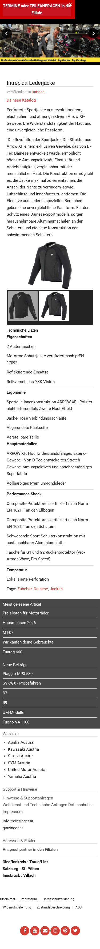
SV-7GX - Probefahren (22, 683)
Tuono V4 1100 (16, 722)
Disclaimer (7, 899)
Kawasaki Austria (23, 749)
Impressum (29, 899)
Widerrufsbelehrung (17, 907)
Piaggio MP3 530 (18, 673)
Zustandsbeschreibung (53, 907)
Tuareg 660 (12, 652)
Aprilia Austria (20, 742)
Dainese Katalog (21, 100)
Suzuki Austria (21, 756)
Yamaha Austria (22, 776)
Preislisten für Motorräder (26, 613)
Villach (29, 875)
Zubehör (24, 588)
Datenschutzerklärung (58, 899)
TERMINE (11, 5)
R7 (5, 693)
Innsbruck (12, 875)
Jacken (56, 588)
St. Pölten (30, 868)
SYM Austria (19, 763)
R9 (5, 702)
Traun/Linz (39, 861)
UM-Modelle (13, 712)
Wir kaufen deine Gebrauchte (28, 642)
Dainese (38, 92)
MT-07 (8, 632)
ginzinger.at (13, 828)
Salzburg (11, 868)
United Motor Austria (26, 769)
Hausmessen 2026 (19, 622)
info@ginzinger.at (18, 821)
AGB (78, 907)
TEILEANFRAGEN (45, 5)
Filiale (36, 12)
